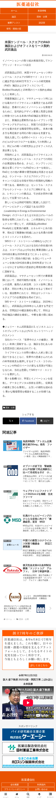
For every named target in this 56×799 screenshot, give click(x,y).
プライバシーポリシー (14, 789)
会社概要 (14, 784)
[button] (45, 421)
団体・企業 (10, 408)
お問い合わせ (41, 789)
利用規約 (41, 784)
